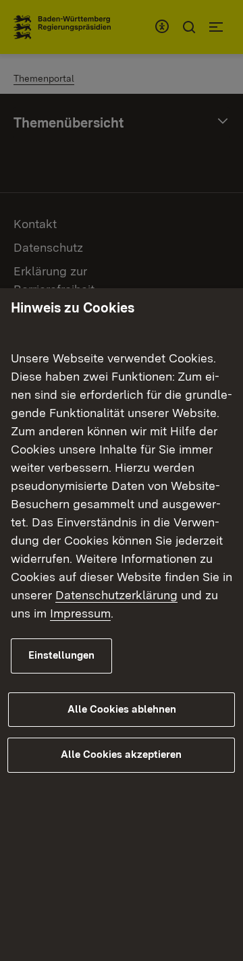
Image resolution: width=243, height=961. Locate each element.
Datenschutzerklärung (116, 595)
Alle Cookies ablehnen (122, 709)
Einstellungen (61, 655)
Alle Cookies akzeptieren (121, 754)
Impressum (80, 613)
